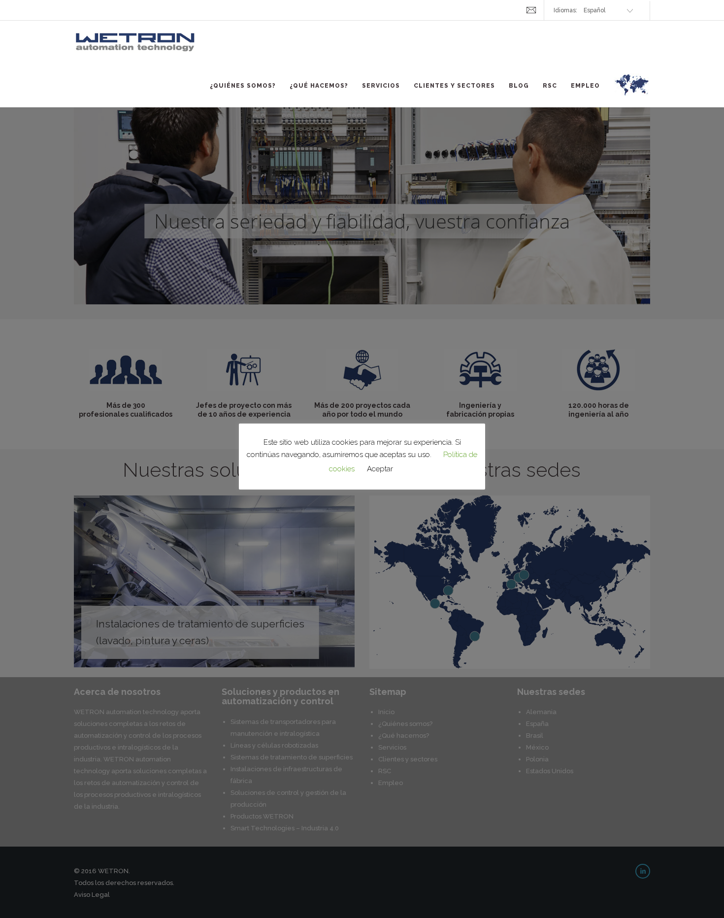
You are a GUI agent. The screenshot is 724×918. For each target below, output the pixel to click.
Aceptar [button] (380, 468)
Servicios (381, 85)
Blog (519, 85)
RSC (550, 85)
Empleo (585, 85)
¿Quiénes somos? (243, 85)
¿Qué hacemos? (319, 85)
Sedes (632, 90)
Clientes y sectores (454, 85)
